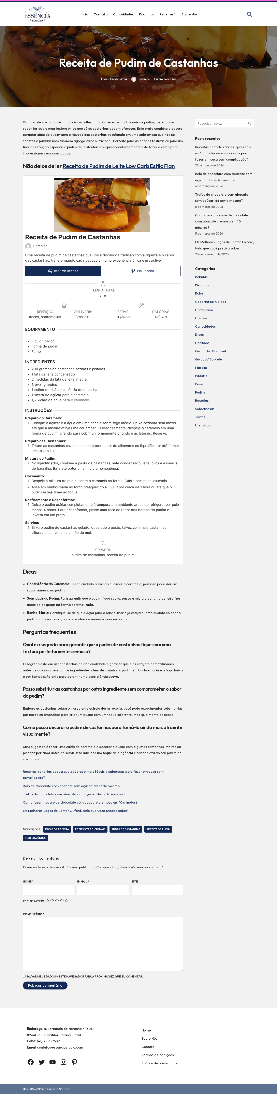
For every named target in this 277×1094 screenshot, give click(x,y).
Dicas (199, 334)
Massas (201, 367)
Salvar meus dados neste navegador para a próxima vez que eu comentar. (84, 976)
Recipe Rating (33, 901)
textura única (35, 837)
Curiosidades (123, 14)
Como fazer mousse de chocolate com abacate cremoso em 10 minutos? (80, 802)
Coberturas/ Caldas (210, 301)
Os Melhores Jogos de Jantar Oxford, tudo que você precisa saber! (75, 810)
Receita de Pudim (158, 829)
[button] (175, 14)
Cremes (201, 318)
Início (84, 14)
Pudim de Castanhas (126, 829)
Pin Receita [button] (145, 271)
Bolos (199, 293)
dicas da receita (57, 829)
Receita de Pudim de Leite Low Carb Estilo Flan (119, 165)
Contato (100, 14)
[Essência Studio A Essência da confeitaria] (38, 14)
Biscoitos (202, 285)
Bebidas (201, 277)
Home (146, 1030)
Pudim (158, 79)
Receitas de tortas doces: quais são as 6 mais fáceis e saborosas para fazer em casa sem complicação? (223, 153)
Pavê (199, 384)
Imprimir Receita (65, 271)
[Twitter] (41, 1062)
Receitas (170, 79)
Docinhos (146, 14)
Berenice (143, 79)
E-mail (83, 881)
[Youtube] (52, 1062)
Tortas (200, 417)
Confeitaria (204, 310)
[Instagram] (63, 1062)
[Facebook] (30, 1062)
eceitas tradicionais (90, 829)
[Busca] (249, 14)
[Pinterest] (74, 1062)
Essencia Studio (57, 1089)
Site (135, 881)
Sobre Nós (189, 14)
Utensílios (202, 425)
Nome (28, 881)
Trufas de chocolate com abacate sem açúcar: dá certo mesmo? (74, 794)
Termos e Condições (158, 1055)
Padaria (201, 375)
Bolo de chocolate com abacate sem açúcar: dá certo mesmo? (72, 786)
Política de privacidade (160, 1063)
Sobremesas (205, 409)
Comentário (33, 914)
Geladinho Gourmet (210, 351)
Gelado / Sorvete (208, 359)
